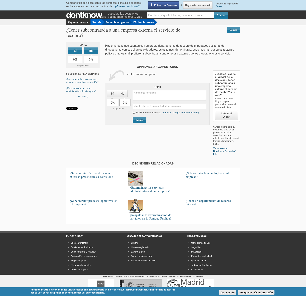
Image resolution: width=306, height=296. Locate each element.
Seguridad (196, 247)
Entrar (219, 6)
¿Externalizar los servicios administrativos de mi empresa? (81, 89)
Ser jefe (96, 22)
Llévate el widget (226, 115)
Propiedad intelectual (201, 255)
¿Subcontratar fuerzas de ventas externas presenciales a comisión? (82, 80)
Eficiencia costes (143, 22)
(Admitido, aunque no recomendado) (180, 112)
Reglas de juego (79, 260)
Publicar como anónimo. (167, 112)
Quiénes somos (198, 260)
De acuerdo (228, 292)
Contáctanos (197, 269)
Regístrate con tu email (198, 5)
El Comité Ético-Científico (143, 260)
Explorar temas (78, 22)
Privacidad (196, 251)
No (91, 51)
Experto (134, 242)
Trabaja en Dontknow (201, 264)
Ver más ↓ (83, 96)
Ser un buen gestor (117, 22)
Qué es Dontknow (79, 242)
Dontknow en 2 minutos (82, 247)
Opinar (139, 120)
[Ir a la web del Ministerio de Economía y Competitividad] (141, 285)
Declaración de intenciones (84, 255)
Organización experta (141, 255)
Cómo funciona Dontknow (83, 251)
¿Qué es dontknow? (127, 6)
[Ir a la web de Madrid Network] (190, 285)
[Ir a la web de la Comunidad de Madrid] (101, 285)
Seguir (233, 29)
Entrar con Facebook (165, 5)
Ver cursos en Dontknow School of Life (224, 151)
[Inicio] (87, 15)
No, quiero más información (256, 292)
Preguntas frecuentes (81, 264)
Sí (75, 51)
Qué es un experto (79, 269)
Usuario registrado (140, 247)
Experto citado (138, 251)
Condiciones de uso (201, 242)
